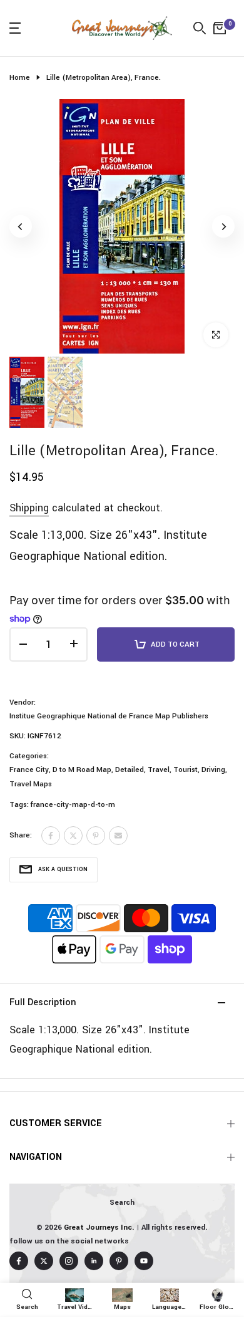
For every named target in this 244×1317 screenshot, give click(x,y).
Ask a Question (63, 870)
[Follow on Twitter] (43, 1261)
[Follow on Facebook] (18, 1261)
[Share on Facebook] (50, 835)
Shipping (29, 508)
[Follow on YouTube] (144, 1261)
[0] (219, 28)
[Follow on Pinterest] (118, 1261)
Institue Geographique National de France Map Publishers (108, 716)
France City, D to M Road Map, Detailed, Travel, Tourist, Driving (117, 770)
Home (19, 77)
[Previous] (20, 226)
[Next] (223, 226)
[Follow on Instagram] (68, 1261)
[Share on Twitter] (73, 835)
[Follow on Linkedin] (93, 1261)
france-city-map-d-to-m (73, 804)
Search (122, 1202)
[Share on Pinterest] (95, 835)
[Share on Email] (118, 835)
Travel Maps (30, 784)
